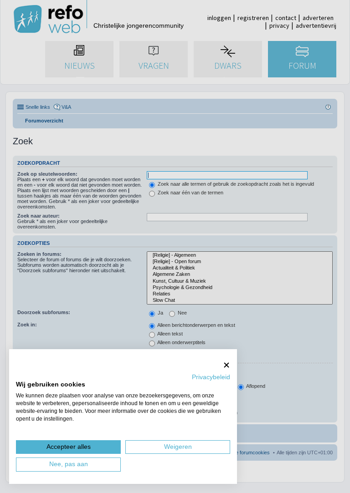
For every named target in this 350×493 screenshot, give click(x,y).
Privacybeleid (211, 377)
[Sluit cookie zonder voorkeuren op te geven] (226, 365)
